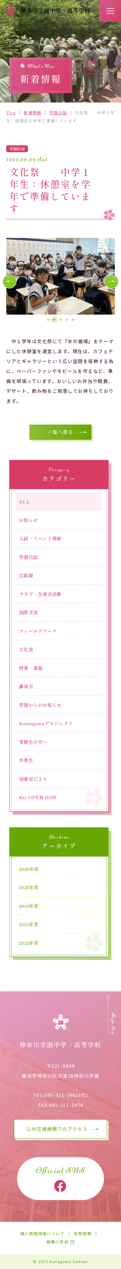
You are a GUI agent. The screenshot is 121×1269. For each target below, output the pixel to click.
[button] (9, 282)
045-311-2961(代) (66, 1095)
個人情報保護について (42, 1233)
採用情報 (83, 1233)
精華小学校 (58, 1242)
